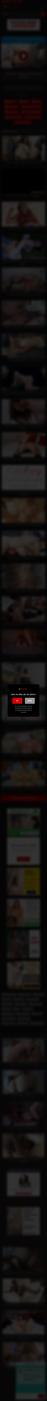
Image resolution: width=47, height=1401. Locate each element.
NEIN (30, 701)
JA (17, 701)
